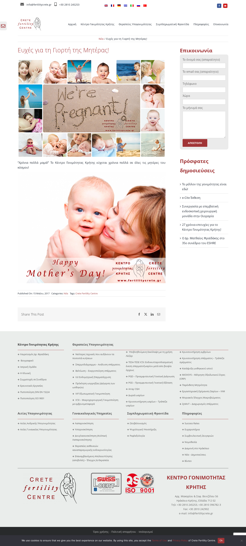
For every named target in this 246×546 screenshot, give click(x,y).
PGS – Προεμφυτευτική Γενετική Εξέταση (150, 382)
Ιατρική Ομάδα (28, 366)
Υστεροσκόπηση (84, 429)
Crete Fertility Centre (86, 293)
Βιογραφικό (27, 360)
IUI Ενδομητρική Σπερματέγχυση (93, 377)
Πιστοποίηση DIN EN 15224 (35, 392)
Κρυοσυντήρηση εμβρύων (196, 352)
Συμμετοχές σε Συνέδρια (33, 379)
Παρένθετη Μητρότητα (194, 385)
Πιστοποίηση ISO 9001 (32, 398)
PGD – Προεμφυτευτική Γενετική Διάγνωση (151, 376)
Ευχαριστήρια (192, 429)
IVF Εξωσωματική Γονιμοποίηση (92, 393)
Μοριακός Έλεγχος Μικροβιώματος (201, 397)
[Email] (158, 314)
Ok (221, 540)
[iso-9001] (139, 474)
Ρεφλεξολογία (137, 435)
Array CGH (134, 389)
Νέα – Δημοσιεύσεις (195, 454)
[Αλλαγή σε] (106, 6)
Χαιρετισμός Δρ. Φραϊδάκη (34, 354)
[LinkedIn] (152, 314)
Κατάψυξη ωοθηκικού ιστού (197, 368)
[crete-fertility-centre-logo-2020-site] (29, 19)
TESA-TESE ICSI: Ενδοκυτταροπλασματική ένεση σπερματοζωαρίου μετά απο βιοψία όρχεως (149, 366)
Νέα (66, 293)
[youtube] (225, 6)
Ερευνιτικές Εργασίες (31, 385)
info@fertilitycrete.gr (39, 4)
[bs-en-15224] (106, 474)
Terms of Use (159, 540)
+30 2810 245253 (69, 4)
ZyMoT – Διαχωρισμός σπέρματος (200, 403)
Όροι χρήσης (101, 531)
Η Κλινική (25, 373)
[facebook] (219, 6)
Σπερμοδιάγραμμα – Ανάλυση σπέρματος (97, 364)
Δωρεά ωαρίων (136, 395)
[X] (145, 314)
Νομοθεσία (191, 442)
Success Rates (192, 423)
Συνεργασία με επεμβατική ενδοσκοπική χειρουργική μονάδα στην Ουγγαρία (200, 211)
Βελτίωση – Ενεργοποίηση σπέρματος (95, 370)
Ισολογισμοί (146, 531)
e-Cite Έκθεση (191, 198)
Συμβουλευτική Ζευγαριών (199, 435)
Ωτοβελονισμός (138, 423)
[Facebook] (139, 314)
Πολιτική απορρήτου (123, 531)
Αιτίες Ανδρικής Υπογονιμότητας (37, 423)
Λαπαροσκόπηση (84, 423)
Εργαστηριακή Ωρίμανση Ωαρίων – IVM (203, 391)
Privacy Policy (180, 540)
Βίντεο (188, 461)
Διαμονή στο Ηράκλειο (197, 448)
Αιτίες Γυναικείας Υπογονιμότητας (38, 429)
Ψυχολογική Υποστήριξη (143, 429)
